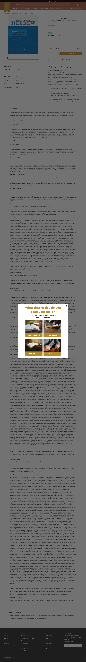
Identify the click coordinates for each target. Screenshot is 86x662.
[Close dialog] (67, 306)
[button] (34, 328)
